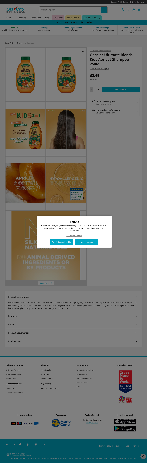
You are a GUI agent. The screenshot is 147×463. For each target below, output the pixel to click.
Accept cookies (87, 242)
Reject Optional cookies (62, 242)
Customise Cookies (74, 236)
